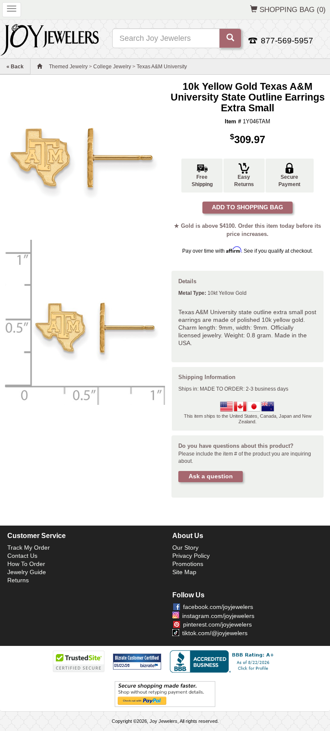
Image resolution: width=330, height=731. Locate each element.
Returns (18, 580)
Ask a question (211, 476)
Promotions (187, 563)
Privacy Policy (191, 555)
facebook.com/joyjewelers (218, 606)
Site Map (184, 572)
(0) (293, 9)
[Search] (230, 38)
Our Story (185, 547)
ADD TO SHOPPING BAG (247, 207)
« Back (15, 67)
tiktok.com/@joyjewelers (215, 633)
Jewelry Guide (26, 572)
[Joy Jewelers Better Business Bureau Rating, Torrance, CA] (223, 661)
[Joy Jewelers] (49, 39)
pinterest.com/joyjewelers (217, 624)
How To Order (26, 563)
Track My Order (28, 547)
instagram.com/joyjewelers (218, 615)
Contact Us (22, 555)
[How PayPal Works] (165, 694)
